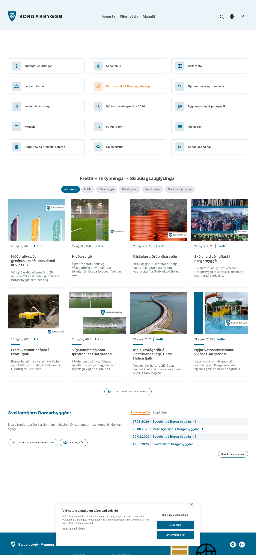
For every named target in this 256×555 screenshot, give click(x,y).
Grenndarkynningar (180, 189)
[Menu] (35, 16)
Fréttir (87, 189)
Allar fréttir (70, 189)
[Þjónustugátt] (242, 16)
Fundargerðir (140, 412)
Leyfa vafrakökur (175, 535)
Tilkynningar (106, 189)
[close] (191, 504)
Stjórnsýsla (129, 16)
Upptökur (160, 412)
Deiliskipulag (152, 189)
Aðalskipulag (129, 189)
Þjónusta (108, 16)
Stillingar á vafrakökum (175, 515)
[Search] (222, 17)
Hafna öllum (175, 525)
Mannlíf (149, 16)
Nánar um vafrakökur (73, 528)
